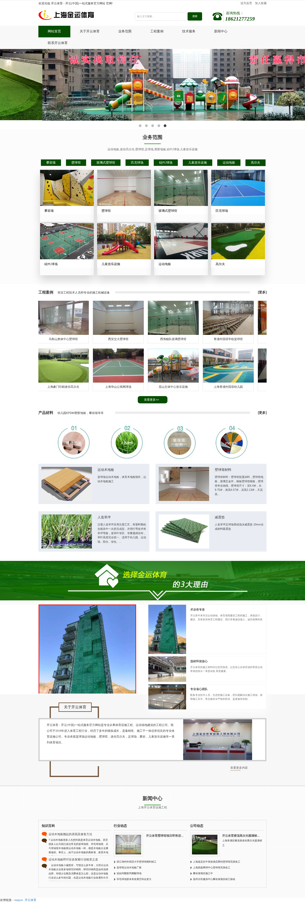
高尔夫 (255, 162)
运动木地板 (106, 469)
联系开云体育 (58, 43)
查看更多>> (151, 399)
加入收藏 (261, 3)
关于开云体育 (90, 31)
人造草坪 (104, 517)
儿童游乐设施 (197, 162)
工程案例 (156, 31)
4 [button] (159, 126)
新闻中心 (220, 31)
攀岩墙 (51, 162)
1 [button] (140, 126)
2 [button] (146, 126)
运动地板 (229, 162)
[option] (152, 84)
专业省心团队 (199, 689)
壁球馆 (76, 162)
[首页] (80, 16)
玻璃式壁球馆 (105, 162)
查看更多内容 (239, 767)
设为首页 (246, 3)
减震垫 (220, 517)
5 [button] (165, 126)
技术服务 (188, 31)
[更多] (262, 292)
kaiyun (19, 900)
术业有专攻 (197, 609)
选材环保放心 (199, 661)
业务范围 (125, 31)
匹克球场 (137, 162)
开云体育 (30, 900)
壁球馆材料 (223, 469)
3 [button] (152, 126)
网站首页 (54, 31)
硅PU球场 (165, 162)
